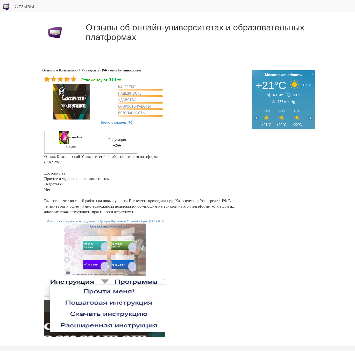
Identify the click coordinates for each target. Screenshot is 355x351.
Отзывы (24, 6)
